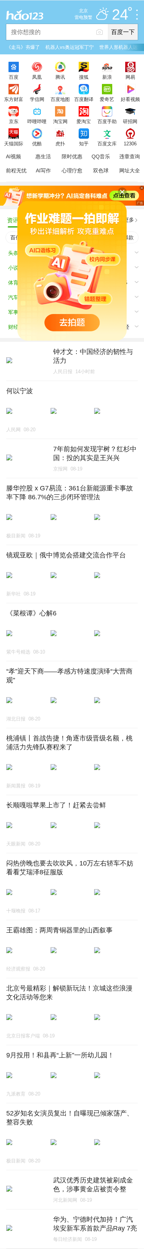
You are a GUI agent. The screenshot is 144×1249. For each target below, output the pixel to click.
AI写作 (43, 170)
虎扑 (60, 143)
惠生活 (43, 156)
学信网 (37, 99)
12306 (130, 143)
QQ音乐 (101, 156)
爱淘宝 (83, 121)
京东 (13, 121)
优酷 (37, 143)
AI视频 (13, 156)
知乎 (84, 143)
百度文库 (107, 143)
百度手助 (107, 121)
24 (120, 15)
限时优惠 (72, 156)
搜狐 (84, 77)
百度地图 (60, 99)
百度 (13, 77)
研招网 (130, 121)
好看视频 (130, 99)
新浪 (107, 77)
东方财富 (13, 99)
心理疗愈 (72, 170)
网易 (130, 77)
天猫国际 (13, 143)
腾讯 (60, 77)
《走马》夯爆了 (23, 47)
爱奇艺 (107, 99)
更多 (129, 220)
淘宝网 (60, 121)
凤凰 (37, 77)
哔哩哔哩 (37, 121)
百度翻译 (83, 99)
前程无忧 (16, 170)
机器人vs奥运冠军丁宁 (69, 47)
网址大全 (129, 170)
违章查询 (129, 156)
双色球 (101, 170)
